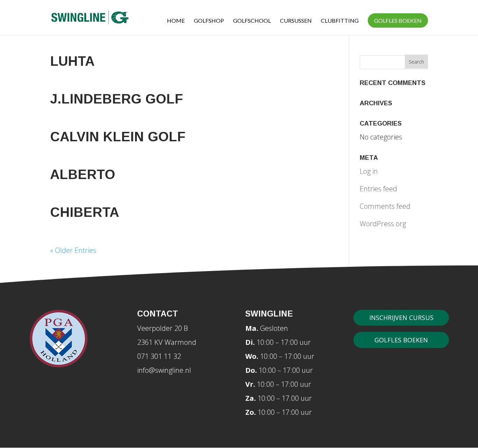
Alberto (82, 174)
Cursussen (296, 21)
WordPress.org (383, 223)
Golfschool (252, 21)
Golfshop (209, 21)
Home (176, 21)
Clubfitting (340, 21)
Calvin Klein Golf (117, 136)
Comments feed (385, 206)
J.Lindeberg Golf (116, 99)
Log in (369, 171)
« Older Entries (73, 250)
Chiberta (84, 212)
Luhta (72, 61)
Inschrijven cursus (401, 317)
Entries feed (378, 188)
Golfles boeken (398, 20)
